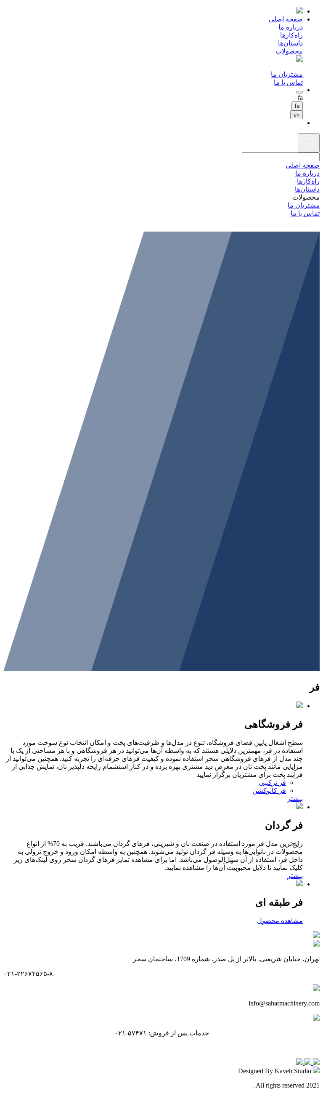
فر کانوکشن (269, 790)
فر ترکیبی (272, 782)
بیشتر (295, 798)
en (296, 115)
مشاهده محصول (280, 920)
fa (297, 106)
